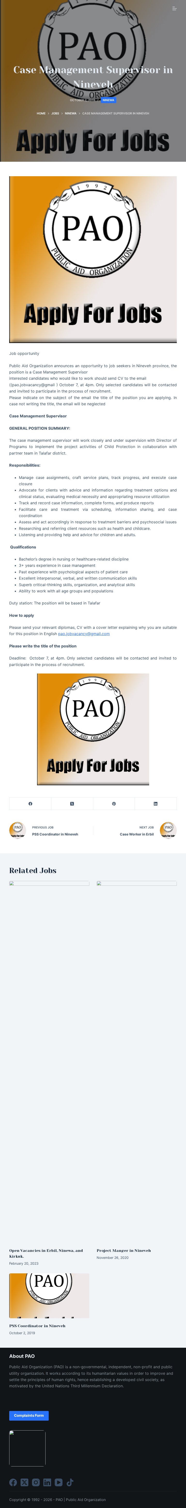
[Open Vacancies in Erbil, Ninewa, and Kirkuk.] (49, 1062)
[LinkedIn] (156, 804)
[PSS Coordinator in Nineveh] (49, 1295)
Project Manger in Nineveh (124, 1250)
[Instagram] (36, 1482)
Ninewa (108, 100)
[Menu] (174, 8)
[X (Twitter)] (72, 804)
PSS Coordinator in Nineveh (37, 1326)
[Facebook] (30, 804)
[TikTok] (70, 1482)
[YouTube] (58, 1482)
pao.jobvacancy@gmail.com (84, 633)
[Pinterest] (114, 804)
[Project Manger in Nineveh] (137, 1062)
